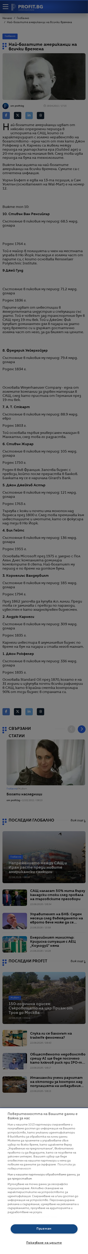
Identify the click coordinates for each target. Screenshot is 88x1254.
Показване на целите (44, 1243)
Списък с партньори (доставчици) (32, 1217)
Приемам (44, 1228)
